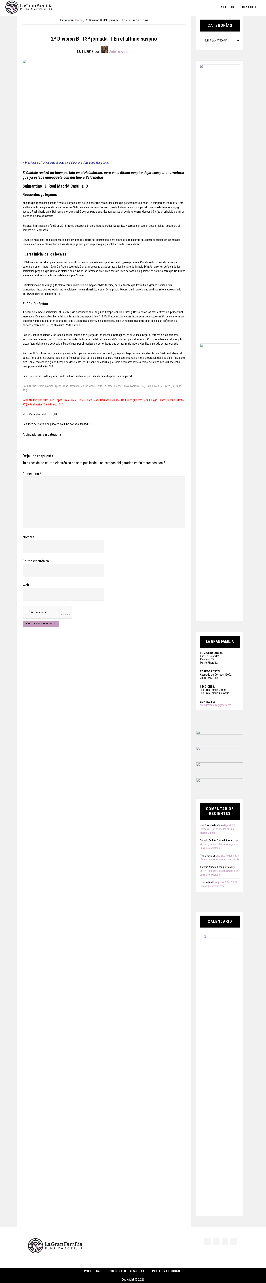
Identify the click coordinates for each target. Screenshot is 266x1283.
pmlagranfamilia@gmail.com (215, 705)
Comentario (32, 474)
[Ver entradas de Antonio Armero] (104, 49)
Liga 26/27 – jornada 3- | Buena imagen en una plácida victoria (218, 829)
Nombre (28, 537)
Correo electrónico (36, 561)
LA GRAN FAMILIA (28, 8)
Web (26, 585)
